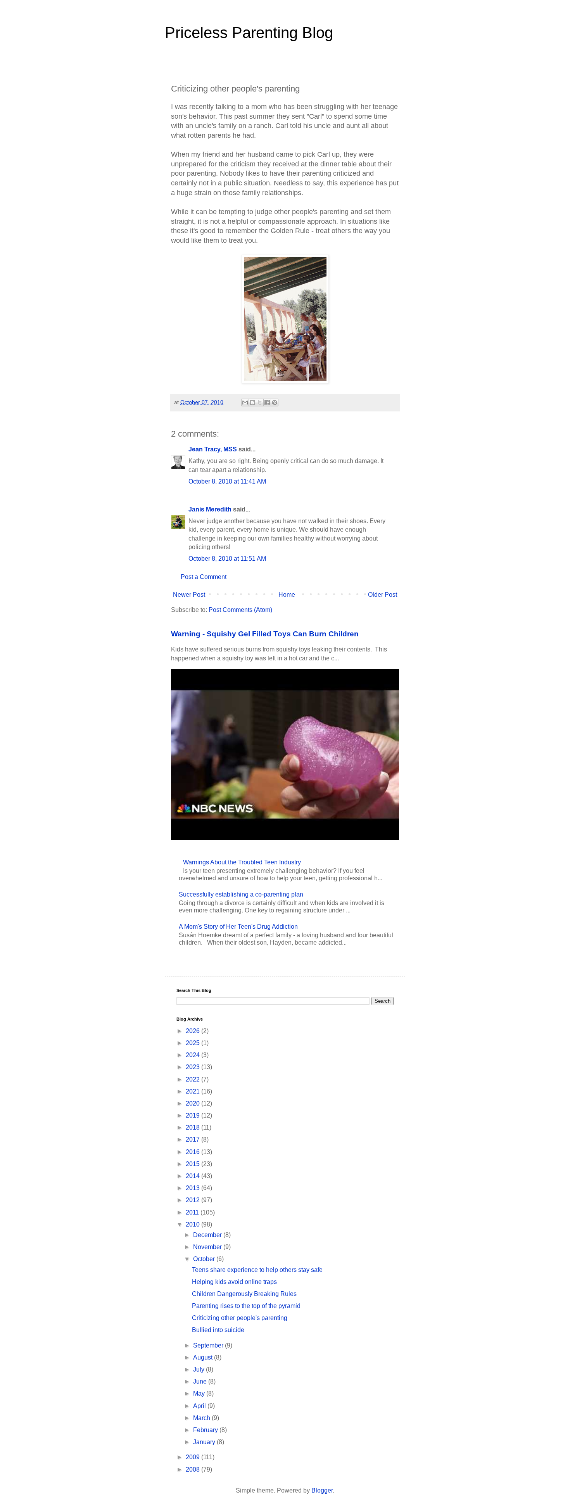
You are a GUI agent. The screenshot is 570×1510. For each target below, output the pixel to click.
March (202, 1418)
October (204, 1259)
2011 (193, 1212)
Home (286, 594)
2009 (193, 1457)
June (200, 1381)
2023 (193, 1067)
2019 (193, 1115)
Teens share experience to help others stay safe (257, 1269)
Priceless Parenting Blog (249, 32)
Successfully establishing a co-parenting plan (241, 894)
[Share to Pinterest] (274, 402)
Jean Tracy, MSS (212, 449)
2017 (193, 1139)
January (205, 1442)
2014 (193, 1176)
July (199, 1369)
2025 (193, 1043)
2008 (193, 1469)
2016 (193, 1152)
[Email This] (245, 402)
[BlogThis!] (252, 402)
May (199, 1393)
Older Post (382, 594)
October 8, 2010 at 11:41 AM (227, 481)
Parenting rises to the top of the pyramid (246, 1306)
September (209, 1345)
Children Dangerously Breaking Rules (244, 1294)
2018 (193, 1127)
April (200, 1406)
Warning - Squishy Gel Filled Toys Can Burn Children (265, 634)
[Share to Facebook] (267, 402)
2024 (193, 1055)
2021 (193, 1091)
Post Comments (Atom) (240, 609)
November (208, 1247)
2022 (193, 1079)
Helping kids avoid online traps (234, 1281)
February (206, 1430)
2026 (193, 1031)
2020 (193, 1103)
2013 (193, 1188)
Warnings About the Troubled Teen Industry (242, 862)
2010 (193, 1224)
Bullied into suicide (218, 1330)
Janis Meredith (209, 509)
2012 (193, 1200)
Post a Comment (203, 577)
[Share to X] (260, 402)
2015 (193, 1164)
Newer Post (189, 594)
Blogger (322, 1490)
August (203, 1357)
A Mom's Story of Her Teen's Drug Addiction (238, 926)
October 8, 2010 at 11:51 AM (227, 558)
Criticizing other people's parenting (239, 1318)
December (208, 1235)
